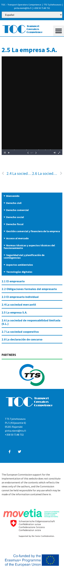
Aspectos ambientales (19, 264)
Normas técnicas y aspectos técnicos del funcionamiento (29, 247)
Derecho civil (13, 203)
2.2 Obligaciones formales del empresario (29, 289)
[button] (58, 30)
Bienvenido (13, 195)
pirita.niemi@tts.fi (23, 8)
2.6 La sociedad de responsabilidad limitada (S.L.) (31, 322)
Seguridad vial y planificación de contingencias (24, 256)
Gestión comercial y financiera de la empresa (33, 231)
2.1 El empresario (13, 281)
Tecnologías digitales (19, 271)
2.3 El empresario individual (20, 297)
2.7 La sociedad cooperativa (20, 332)
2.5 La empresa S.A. (14, 312)
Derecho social (15, 217)
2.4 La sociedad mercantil (19, 304)
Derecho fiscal (14, 224)
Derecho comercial (17, 210)
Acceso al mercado (17, 238)
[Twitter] (19, 451)
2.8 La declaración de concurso (22, 339)
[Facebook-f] (9, 451)
